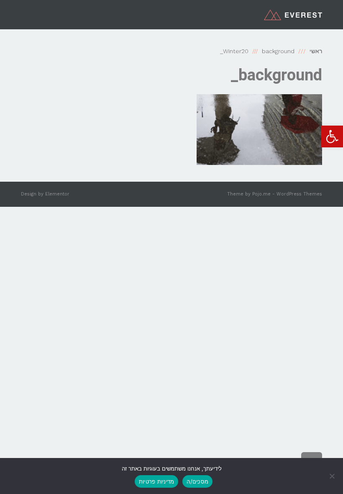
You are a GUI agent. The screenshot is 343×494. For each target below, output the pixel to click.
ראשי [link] (316, 51)
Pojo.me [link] (261, 194)
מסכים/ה (197, 481)
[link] (332, 136)
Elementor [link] (57, 194)
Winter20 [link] (235, 51)
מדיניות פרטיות (156, 481)
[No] (332, 476)
